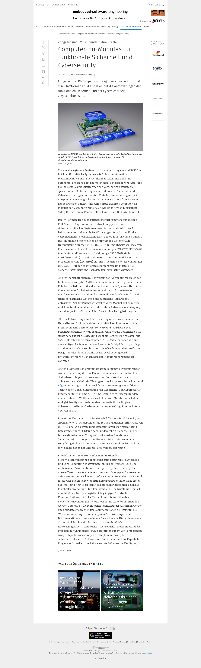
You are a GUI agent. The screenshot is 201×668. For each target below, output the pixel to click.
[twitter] (43, 47)
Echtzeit (80, 26)
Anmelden (154, 5)
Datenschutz (75, 642)
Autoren (149, 642)
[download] (43, 77)
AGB (94, 642)
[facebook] (43, 42)
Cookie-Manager (54, 642)
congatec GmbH (157, 113)
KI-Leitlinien (141, 642)
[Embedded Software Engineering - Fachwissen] (38, 26)
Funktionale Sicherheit (131, 26)
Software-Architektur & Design (58, 26)
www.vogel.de (147, 653)
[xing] (43, 53)
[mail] (43, 65)
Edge (61, 385)
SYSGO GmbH (158, 98)
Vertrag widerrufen (119, 642)
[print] (43, 71)
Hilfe (110, 642)
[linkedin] (43, 59)
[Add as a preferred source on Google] (100, 635)
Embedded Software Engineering (102, 26)
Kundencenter (102, 642)
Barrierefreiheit (86, 642)
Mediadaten (131, 642)
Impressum (65, 642)
